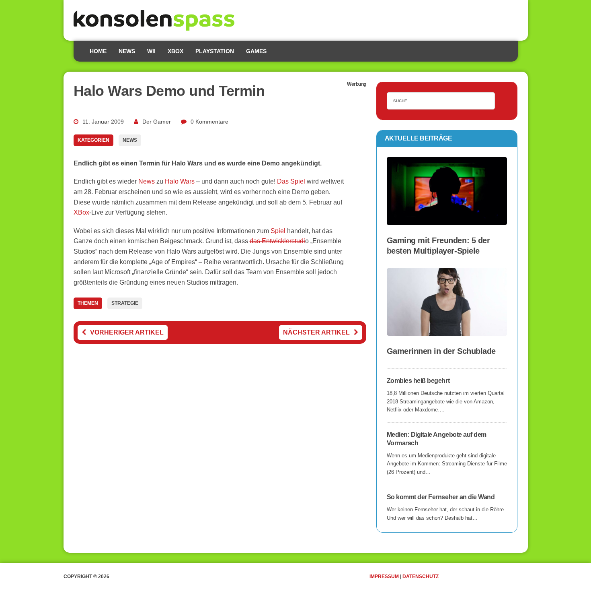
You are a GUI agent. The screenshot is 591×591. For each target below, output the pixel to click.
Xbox (175, 51)
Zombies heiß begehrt (418, 380)
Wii (151, 51)
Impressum (384, 576)
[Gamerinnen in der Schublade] (447, 330)
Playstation (214, 51)
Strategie (124, 303)
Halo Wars (180, 181)
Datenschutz (420, 576)
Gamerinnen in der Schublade (441, 351)
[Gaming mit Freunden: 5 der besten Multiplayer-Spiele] (447, 219)
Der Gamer (156, 121)
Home (98, 51)
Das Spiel (291, 181)
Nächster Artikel (316, 332)
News (127, 51)
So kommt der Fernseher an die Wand (441, 497)
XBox (81, 212)
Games (256, 51)
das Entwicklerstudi (277, 241)
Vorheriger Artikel (127, 332)
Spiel (278, 230)
